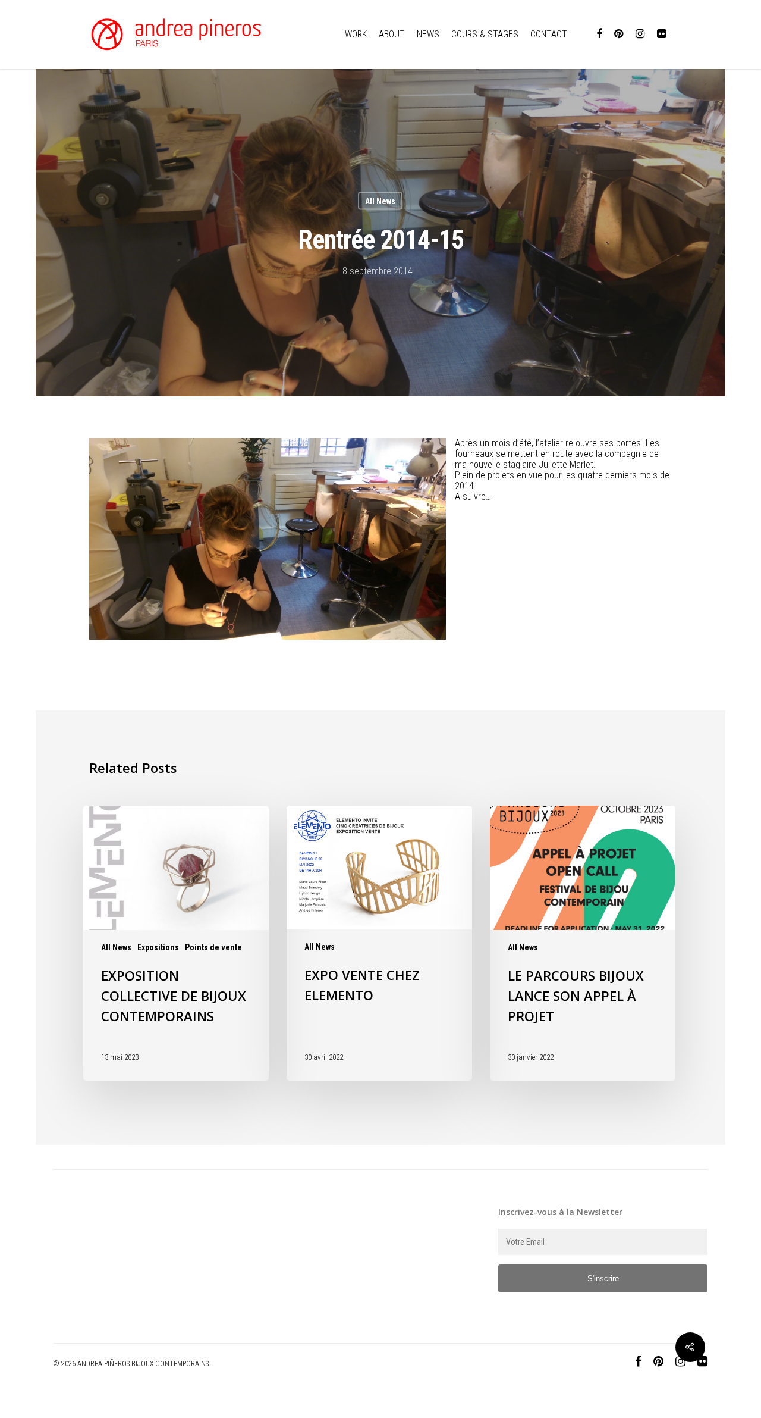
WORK (356, 34)
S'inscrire (603, 1278)
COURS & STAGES (484, 34)
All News (380, 201)
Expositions (158, 947)
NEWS (428, 34)
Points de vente (213, 947)
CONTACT (548, 34)
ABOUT (392, 34)
